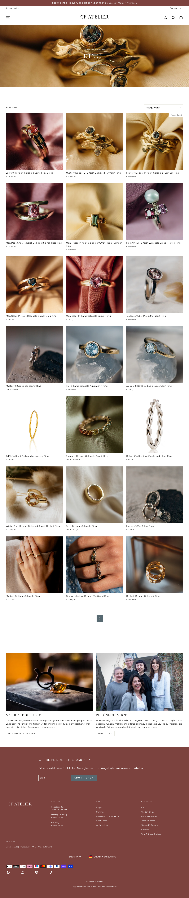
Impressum (24, 847)
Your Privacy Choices (151, 834)
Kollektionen (99, 49)
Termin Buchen (148, 821)
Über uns (105, 734)
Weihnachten (102, 825)
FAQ (143, 807)
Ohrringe (100, 812)
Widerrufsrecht (45, 847)
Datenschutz (12, 847)
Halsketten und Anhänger (108, 816)
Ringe (99, 807)
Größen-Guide (147, 812)
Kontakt (145, 829)
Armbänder (101, 821)
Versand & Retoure (150, 825)
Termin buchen (13, 8)
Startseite (87, 49)
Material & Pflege (22, 734)
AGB (34, 847)
